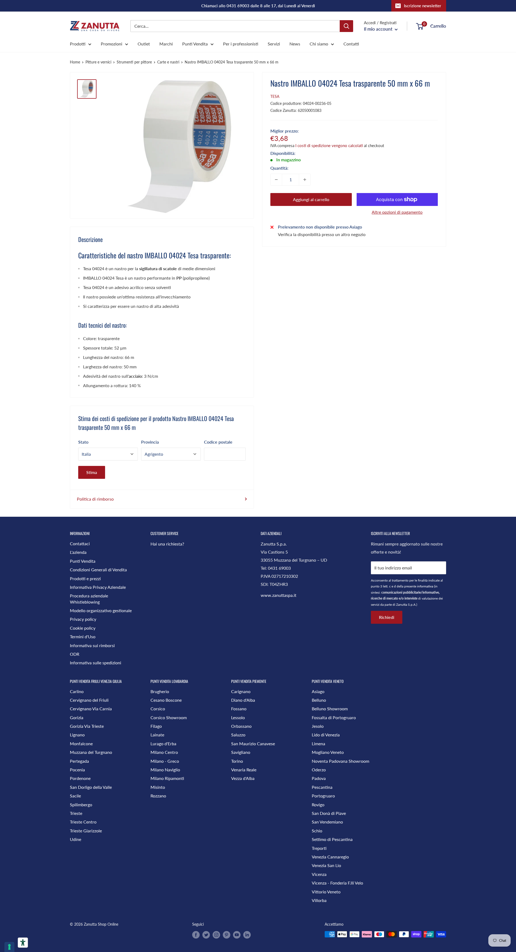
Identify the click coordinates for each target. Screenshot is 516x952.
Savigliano (240, 752)
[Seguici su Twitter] (206, 935)
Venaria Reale (243, 769)
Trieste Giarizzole (86, 830)
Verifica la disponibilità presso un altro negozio (322, 234)
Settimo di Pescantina (332, 839)
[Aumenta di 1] (304, 179)
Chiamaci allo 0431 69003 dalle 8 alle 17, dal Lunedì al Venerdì (258, 5)
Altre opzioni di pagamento (397, 212)
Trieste (76, 813)
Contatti (351, 43)
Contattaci (80, 543)
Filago (156, 726)
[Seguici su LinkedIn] (247, 935)
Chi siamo (319, 43)
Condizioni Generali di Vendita (98, 569)
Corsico (157, 708)
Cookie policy (82, 627)
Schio (317, 830)
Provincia (150, 441)
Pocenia (77, 769)
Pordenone (80, 778)
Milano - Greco (164, 761)
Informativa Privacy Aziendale (98, 587)
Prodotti (77, 43)
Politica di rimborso (95, 498)
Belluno (319, 700)
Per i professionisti (240, 43)
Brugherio (159, 691)
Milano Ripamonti (167, 778)
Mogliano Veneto (328, 752)
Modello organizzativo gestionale (101, 610)
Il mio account (378, 29)
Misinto (157, 787)
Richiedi (386, 617)
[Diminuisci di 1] (276, 179)
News (294, 43)
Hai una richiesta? (167, 543)
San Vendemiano (327, 821)
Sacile (75, 795)
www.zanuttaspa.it (278, 595)
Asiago (318, 691)
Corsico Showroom (168, 717)
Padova (319, 778)
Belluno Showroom (330, 708)
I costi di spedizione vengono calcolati (329, 145)
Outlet (144, 43)
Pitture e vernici (98, 62)
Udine (75, 839)
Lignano (77, 734)
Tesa (274, 96)
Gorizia (76, 717)
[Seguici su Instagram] (216, 935)
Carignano (240, 691)
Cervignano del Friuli (89, 700)
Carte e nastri (168, 62)
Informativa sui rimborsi (92, 645)
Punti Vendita (195, 43)
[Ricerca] (346, 26)
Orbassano (241, 726)
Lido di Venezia (326, 734)
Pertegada (79, 761)
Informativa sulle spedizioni (95, 662)
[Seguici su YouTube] (237, 935)
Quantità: (279, 167)
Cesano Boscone (166, 700)
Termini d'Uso (82, 636)
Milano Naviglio (165, 769)
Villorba (319, 900)
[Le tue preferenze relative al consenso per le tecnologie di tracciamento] (9, 947)
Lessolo (238, 717)
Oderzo (319, 769)
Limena (318, 743)
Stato (83, 441)
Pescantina (322, 787)
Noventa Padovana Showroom (340, 761)
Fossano (238, 708)
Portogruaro (323, 795)
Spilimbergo (81, 804)
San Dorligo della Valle (91, 787)
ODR (74, 654)
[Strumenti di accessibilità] (23, 942)
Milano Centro (164, 752)
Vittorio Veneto (326, 891)
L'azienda (78, 552)
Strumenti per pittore (134, 62)
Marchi (166, 43)
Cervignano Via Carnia (91, 708)
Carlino (77, 691)
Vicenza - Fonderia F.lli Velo (337, 882)
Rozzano (158, 795)
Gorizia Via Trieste (87, 726)
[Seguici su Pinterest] (226, 935)
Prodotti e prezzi (85, 578)
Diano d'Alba (243, 700)
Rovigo (318, 804)
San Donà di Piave (329, 813)
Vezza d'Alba (243, 778)
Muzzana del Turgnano (91, 752)
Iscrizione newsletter (422, 5)
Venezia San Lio (326, 865)
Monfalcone (81, 743)
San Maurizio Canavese (253, 743)
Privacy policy (83, 619)
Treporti (319, 848)
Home (75, 62)
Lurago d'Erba (163, 743)
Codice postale (218, 441)
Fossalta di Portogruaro (334, 717)
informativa (425, 586)
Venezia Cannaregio (330, 856)
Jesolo (318, 726)
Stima (91, 472)
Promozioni (111, 43)
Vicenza (319, 874)
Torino (237, 761)
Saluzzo (238, 734)
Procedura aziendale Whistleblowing (89, 598)
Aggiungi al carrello (311, 199)
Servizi (274, 43)
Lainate (157, 734)
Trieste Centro (83, 821)
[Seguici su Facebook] (196, 935)
